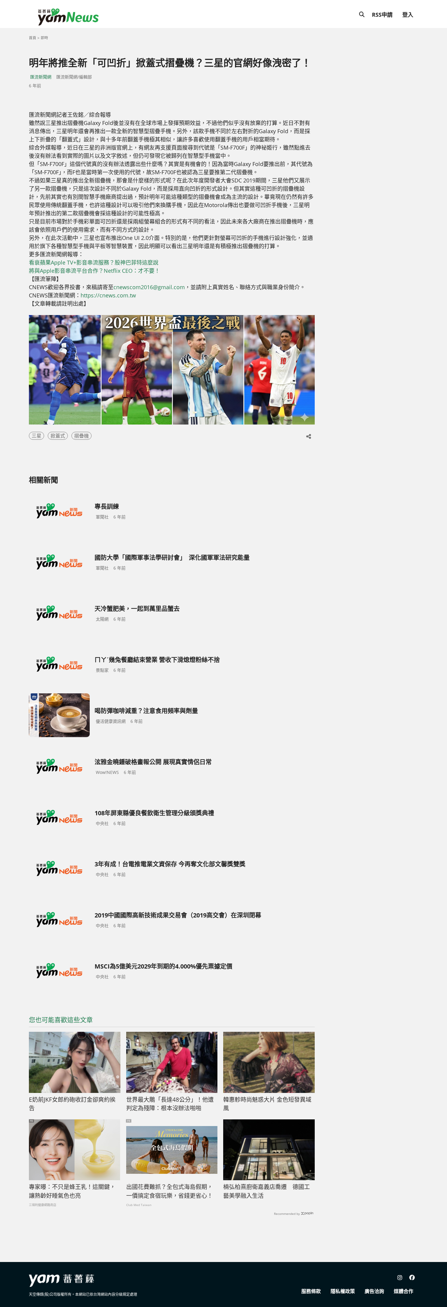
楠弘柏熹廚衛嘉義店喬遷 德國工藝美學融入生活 (266, 1191)
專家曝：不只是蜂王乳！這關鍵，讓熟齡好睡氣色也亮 (72, 1191)
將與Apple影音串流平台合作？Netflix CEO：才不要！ (94, 270)
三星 (36, 435)
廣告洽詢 (374, 1291)
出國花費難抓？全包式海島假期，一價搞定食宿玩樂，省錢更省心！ (169, 1191)
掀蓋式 (57, 435)
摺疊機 (81, 435)
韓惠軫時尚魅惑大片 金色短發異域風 (267, 1104)
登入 (407, 14)
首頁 (32, 37)
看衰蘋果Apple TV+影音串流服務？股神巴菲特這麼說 (93, 262)
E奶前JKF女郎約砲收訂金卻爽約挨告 (72, 1104)
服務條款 (311, 1291)
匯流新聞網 (40, 77)
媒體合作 (403, 1291)
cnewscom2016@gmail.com (149, 287)
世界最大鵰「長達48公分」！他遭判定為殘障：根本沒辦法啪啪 (170, 1104)
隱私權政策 (343, 1291)
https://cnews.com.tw (108, 295)
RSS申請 (382, 14)
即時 (44, 37)
